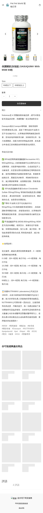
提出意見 (21, 508)
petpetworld (7, 331)
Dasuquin (17, 329)
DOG (35, 331)
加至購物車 (21, 104)
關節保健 (6, 329)
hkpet (23, 331)
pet (16, 331)
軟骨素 (31, 326)
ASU (18, 334)
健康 (11, 334)
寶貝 (5, 334)
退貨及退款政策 (23, 503)
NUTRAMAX (29, 329)
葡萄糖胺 (13, 326)
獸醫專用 (26, 334)
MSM (5, 326)
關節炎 (23, 326)
